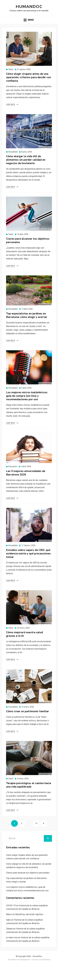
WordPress (46, 960)
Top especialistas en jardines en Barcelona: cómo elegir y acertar (26, 315)
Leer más (10, 104)
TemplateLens (25, 960)
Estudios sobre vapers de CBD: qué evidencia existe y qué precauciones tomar (28, 553)
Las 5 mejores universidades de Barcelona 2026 (25, 472)
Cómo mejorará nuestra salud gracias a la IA (24, 634)
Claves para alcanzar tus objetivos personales (27, 240)
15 (37, 823)
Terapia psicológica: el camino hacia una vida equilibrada (28, 784)
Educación (12, 466)
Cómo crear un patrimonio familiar (27, 711)
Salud (10, 69)
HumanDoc (29, 6)
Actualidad (13, 152)
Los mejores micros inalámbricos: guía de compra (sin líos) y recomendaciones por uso (27, 396)
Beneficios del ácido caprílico (29, 914)
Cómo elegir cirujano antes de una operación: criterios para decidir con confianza (28, 77)
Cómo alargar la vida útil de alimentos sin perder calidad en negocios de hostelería (25, 159)
